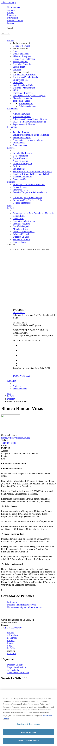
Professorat (12, 602)
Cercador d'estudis (21, 46)
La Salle (11, 208)
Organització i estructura (24, 221)
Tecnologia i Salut (21, 101)
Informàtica (18, 82)
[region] (28, 718)
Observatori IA (20, 179)
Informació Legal (21, 234)
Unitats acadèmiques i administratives (24, 607)
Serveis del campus (22, 137)
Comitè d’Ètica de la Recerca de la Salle (31, 174)
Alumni (10, 12)
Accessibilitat (13, 670)
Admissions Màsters (22, 116)
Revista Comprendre (22, 176)
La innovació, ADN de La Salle (27, 200)
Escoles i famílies (15, 20)
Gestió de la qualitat (22, 226)
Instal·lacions (19, 142)
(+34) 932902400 (13, 627)
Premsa (10, 23)
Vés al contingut (8, 2)
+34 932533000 (8, 443)
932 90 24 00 (19, 312)
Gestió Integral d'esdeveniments (27, 197)
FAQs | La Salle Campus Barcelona (29, 121)
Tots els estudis (26, 103)
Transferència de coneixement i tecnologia (32, 171)
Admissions (12, 108)
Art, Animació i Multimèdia (25, 77)
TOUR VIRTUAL (21, 376)
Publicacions (19, 169)
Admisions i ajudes (27, 106)
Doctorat (17, 69)
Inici (9, 393)
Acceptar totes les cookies (28, 740)
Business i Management (24, 87)
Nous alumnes (13, 7)
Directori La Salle (21, 237)
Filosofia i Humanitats (23, 98)
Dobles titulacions (21, 53)
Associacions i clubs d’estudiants (28, 140)
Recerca (10, 148)
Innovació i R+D (20, 189)
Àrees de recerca (20, 161)
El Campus (12, 127)
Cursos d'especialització (24, 59)
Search (10, 28)
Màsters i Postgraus (22, 56)
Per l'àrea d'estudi (21, 72)
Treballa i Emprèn (21, 132)
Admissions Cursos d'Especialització (30, 119)
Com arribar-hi (19, 242)
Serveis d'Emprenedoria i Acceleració (30, 192)
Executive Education (22, 64)
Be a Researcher (20, 155)
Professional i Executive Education (29, 184)
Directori (11, 399)
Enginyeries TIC (20, 80)
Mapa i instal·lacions (16, 667)
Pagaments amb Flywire (24, 124)
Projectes (17, 166)
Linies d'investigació (22, 163)
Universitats (12, 18)
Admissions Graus (21, 114)
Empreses (11, 15)
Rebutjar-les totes (28, 732)
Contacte (11, 244)
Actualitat (11, 381)
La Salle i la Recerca (22, 153)
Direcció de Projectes (22, 93)
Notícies (16, 386)
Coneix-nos (18, 218)
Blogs (9, 205)
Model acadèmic (20, 229)
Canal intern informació (18, 672)
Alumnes (11, 10)
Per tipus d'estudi (20, 48)
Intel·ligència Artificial (23, 85)
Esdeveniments (20, 145)
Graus (15, 51)
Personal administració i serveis (21, 604)
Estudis (10, 40)
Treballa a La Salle (21, 239)
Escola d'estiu (19, 67)
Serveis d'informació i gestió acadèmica (31, 135)
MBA (15, 90)
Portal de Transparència (23, 231)
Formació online (20, 61)
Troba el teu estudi (21, 43)
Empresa (11, 182)
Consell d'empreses (22, 203)
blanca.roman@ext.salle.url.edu (15, 437)
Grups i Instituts (20, 158)
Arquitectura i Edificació (24, 74)
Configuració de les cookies (28, 724)
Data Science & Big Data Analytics (29, 95)
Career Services (20, 187)
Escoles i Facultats (21, 223)
